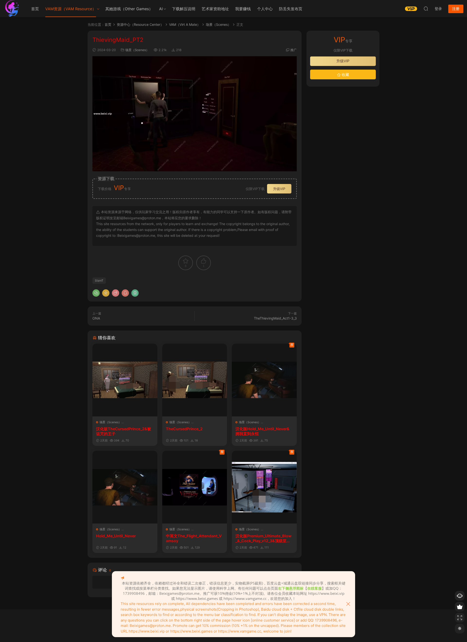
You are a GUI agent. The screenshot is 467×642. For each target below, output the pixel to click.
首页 (35, 8)
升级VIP (279, 189)
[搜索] (425, 8)
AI (161, 8)
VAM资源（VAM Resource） (70, 8)
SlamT (99, 280)
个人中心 (265, 8)
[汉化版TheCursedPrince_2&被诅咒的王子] (124, 380)
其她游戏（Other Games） (129, 8)
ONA (96, 318)
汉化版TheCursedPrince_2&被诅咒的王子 (123, 431)
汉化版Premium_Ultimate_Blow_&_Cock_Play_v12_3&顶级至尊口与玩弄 (263, 538)
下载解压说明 (183, 8)
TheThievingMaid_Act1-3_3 (275, 318)
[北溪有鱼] (12, 8)
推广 (293, 50)
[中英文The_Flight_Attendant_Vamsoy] (194, 487)
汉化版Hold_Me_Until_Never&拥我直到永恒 (262, 431)
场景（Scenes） (137, 50)
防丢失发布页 (290, 8)
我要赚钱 (243, 8)
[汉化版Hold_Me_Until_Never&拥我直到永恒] (264, 380)
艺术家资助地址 (215, 8)
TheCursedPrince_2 (184, 428)
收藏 (345, 74)
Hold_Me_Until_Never (116, 535)
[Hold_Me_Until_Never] (124, 487)
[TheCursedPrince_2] (194, 380)
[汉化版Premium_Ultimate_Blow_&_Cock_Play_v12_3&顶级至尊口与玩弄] (264, 487)
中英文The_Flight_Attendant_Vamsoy (194, 538)
